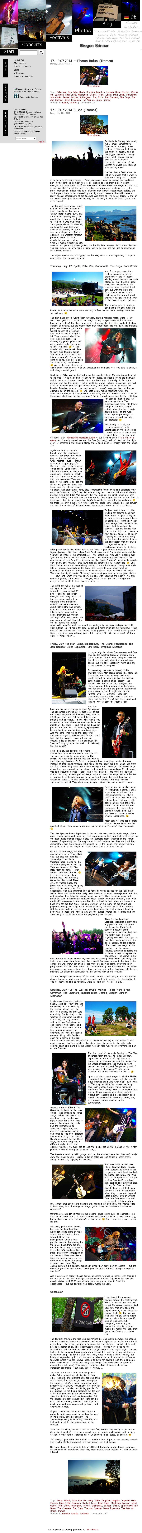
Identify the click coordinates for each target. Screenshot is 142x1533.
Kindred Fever (89, 1503)
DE (133, 17)
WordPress (92, 1529)
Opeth (108, 94)
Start (9, 51)
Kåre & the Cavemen (70, 1503)
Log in (41, 141)
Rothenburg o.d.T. (113, 40)
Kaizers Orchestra (131, 25)
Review (86, 1505)
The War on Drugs (92, 100)
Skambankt (101, 31)
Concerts (32, 44)
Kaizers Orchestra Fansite (26, 91)
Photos (83, 31)
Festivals (59, 37)
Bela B (99, 40)
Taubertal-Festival (128, 35)
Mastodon (83, 94)
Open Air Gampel (131, 40)
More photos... (94, 86)
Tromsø (107, 100)
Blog (107, 24)
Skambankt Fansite (28, 97)
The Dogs (125, 97)
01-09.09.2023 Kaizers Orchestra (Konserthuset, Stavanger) (27, 113)
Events (65, 102)
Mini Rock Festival (129, 38)
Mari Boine (70, 94)
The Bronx (98, 97)
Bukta (82, 92)
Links (16, 70)
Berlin (113, 35)
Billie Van (61, 92)
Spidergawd (85, 97)
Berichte (66, 1513)
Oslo (128, 31)
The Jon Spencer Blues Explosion (102, 1508)
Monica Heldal (96, 94)
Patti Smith (119, 94)
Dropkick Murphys (95, 92)
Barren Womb (63, 1500)
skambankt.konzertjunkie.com (80, 437)
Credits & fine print (23, 76)
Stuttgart (136, 31)
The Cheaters (111, 97)
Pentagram (131, 94)
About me (19, 60)
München (100, 38)
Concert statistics (22, 66)
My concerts (20, 63)
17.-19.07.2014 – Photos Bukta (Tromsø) (81, 61)
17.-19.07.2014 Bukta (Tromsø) (73, 110)
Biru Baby (73, 92)
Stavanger (103, 35)
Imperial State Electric (117, 92)
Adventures (19, 73)
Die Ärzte (118, 31)
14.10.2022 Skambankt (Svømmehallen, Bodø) (23, 123)
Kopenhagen (112, 38)
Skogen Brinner (70, 97)
